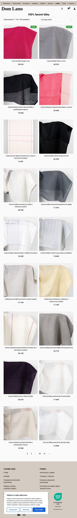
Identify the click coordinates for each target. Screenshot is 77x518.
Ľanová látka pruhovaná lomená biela (56, 396)
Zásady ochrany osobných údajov (10, 487)
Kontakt (6, 476)
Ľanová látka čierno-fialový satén (20, 396)
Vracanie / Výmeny (47, 476)
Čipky (64, 3)
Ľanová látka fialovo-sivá (56, 61)
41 (45, 454)
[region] (26, 503)
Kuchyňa (26, 3)
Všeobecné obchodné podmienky (12, 481)
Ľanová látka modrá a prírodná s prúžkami (56, 253)
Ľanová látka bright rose (21, 61)
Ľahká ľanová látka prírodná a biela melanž (20, 299)
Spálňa (42, 3)
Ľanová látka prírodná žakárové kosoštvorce (56, 348)
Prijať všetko (39, 510)
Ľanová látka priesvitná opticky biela (56, 442)
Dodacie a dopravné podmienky (47, 481)
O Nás (6, 473)
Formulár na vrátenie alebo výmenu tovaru (50, 487)
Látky (57, 3)
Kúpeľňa (35, 3)
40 (40, 454)
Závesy (50, 3)
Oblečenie (6, 3)
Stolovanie (17, 3)
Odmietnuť (25, 510)
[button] (68, 8)
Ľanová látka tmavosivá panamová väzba (56, 204)
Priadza (71, 3)
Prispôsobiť (13, 510)
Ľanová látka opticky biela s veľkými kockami (20, 253)
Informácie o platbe (47, 473)
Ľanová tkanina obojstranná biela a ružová (56, 107)
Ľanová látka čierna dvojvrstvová (56, 156)
